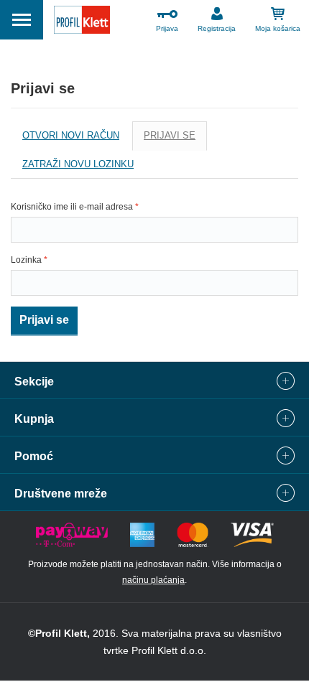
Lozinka (29, 260)
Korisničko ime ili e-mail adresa (75, 207)
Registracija (217, 28)
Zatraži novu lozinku (78, 164)
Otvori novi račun (70, 135)
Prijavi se (175, 140)
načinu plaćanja (153, 580)
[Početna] (82, 22)
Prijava (167, 28)
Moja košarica (277, 28)
